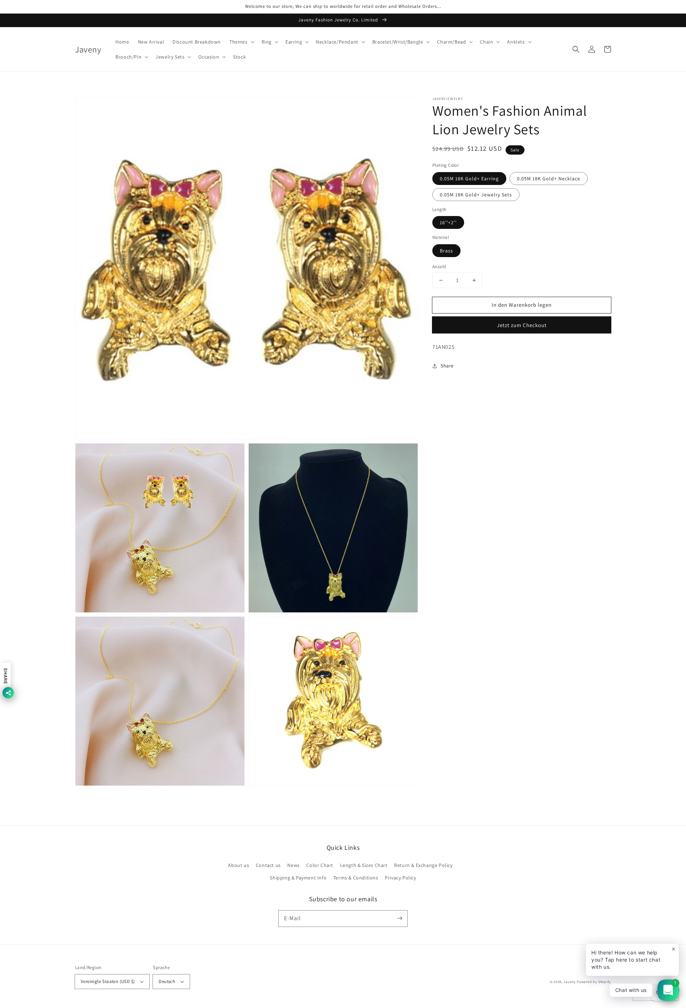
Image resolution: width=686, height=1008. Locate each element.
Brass (446, 250)
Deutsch (167, 981)
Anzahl (439, 267)
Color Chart (319, 865)
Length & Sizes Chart (364, 865)
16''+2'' (448, 222)
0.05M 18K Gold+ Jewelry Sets (476, 194)
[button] (241, 41)
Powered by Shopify (594, 981)
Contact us (268, 865)
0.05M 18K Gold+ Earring (469, 178)
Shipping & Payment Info (298, 877)
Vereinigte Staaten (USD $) (108, 981)
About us (238, 865)
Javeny (569, 981)
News (293, 865)
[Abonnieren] (399, 918)
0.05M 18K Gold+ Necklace (548, 178)
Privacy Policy (400, 877)
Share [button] (447, 365)
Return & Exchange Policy (423, 865)
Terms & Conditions (355, 877)
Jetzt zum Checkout (522, 325)
